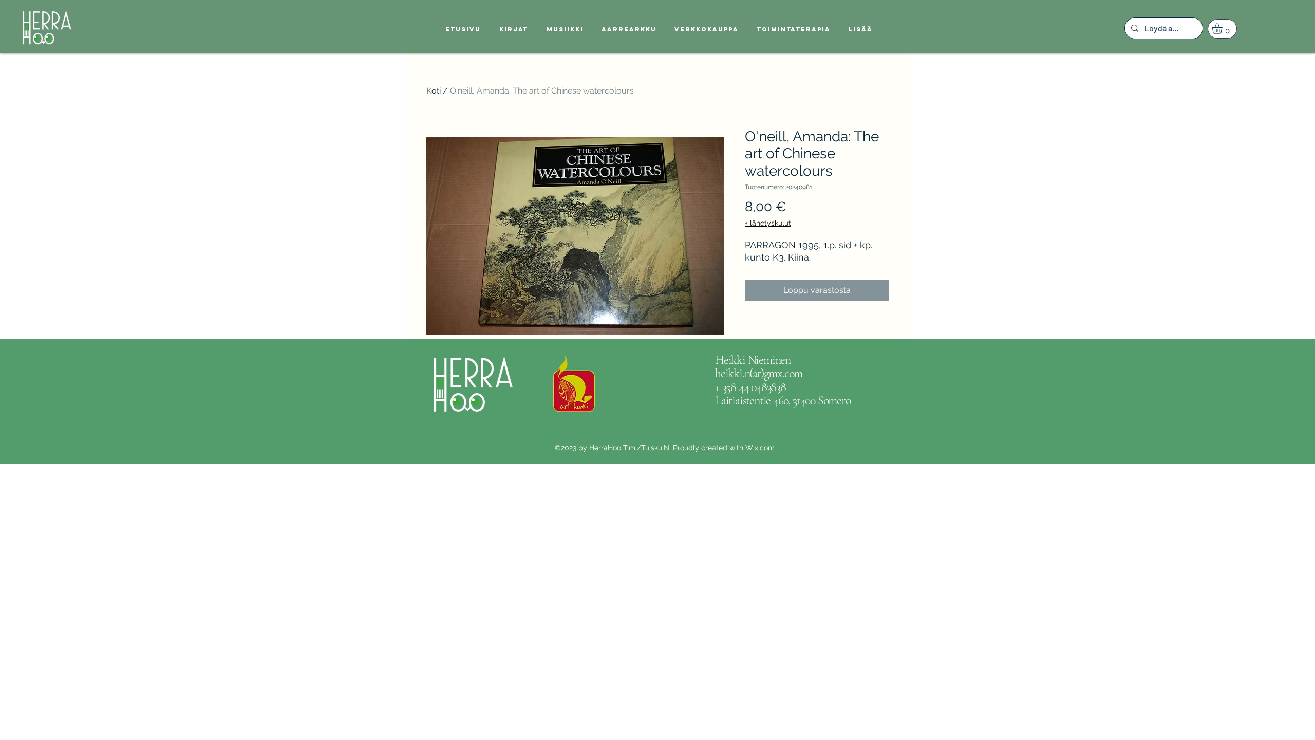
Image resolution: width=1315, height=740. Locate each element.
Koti (433, 91)
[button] (1223, 28)
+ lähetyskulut (768, 223)
